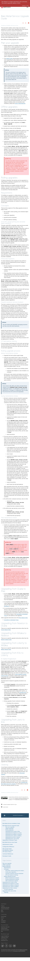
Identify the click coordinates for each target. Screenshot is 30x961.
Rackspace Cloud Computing (19, 950)
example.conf (22, 692)
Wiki (2, 931)
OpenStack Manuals (5, 926)
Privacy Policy (4, 938)
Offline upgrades (9, 828)
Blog (2, 910)
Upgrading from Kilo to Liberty (12, 837)
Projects (2, 905)
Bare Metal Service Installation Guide (11, 823)
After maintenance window (11, 880)
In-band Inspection (8, 889)
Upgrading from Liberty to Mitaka (13, 835)
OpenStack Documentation (18, 815)
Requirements (7, 867)
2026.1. (19, 3)
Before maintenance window (12, 877)
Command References (8, 853)
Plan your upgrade (9, 827)
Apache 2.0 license (23, 949)
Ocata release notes (6, 629)
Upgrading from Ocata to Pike (12, 831)
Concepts (6, 869)
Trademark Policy (4, 937)
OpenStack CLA (4, 940)
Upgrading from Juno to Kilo (12, 838)
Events (2, 917)
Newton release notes (6, 639)
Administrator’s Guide (8, 844)
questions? (5, 807)
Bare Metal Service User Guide (10, 842)
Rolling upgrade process (10, 876)
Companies (3, 920)
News (2, 911)
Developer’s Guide (7, 856)
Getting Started (4, 928)
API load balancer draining (11, 875)
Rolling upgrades (9, 830)
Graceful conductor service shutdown (14, 873)
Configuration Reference (8, 846)
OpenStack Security (5, 907)
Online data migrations (10, 872)
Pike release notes (23, 617)
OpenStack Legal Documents (21, 799)
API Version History (7, 851)
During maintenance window (12, 879)
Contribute (3, 922)
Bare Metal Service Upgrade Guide (11, 825)
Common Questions (5, 908)
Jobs (2, 919)
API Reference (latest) (8, 850)
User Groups (3, 916)
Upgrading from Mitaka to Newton (13, 834)
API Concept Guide (7, 848)
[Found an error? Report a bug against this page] (28, 23)
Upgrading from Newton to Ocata (13, 832)
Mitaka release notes (6, 649)
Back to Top (26, 5)
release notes (9, 58)
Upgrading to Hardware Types (11, 619)
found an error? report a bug (10, 804)
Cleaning (6, 892)
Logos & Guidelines (5, 936)
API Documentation (5, 929)
